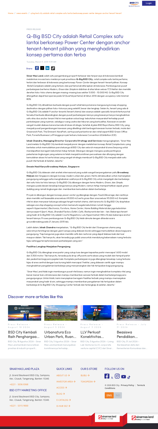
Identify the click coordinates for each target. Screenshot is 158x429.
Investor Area (64, 381)
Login (149, 3)
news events (22, 13)
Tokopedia (87, 381)
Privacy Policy (127, 385)
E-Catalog (62, 399)
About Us (61, 375)
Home (10, 13)
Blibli (84, 375)
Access (60, 387)
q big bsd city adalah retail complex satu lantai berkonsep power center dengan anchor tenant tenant (76, 13)
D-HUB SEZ (62, 405)
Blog (59, 393)
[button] (37, 68)
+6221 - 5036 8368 (19, 384)
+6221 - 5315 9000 (19, 405)
